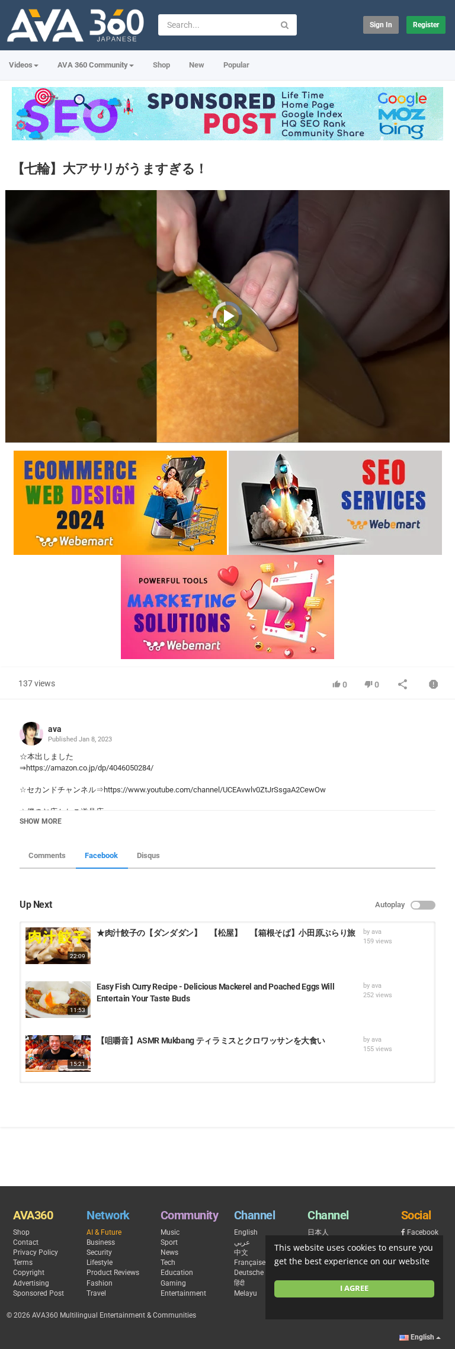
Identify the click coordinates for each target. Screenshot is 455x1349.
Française (249, 1262)
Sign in (381, 25)
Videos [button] (21, 64)
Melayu (245, 1293)
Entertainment (183, 1293)
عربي (242, 1242)
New (196, 64)
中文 (241, 1252)
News (169, 1252)
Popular (236, 64)
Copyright (28, 1272)
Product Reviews (112, 1272)
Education (177, 1272)
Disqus (148, 855)
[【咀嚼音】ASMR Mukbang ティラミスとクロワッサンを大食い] (58, 1053)
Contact (26, 1242)
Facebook (101, 855)
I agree (354, 1288)
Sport (169, 1242)
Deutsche (249, 1272)
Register (426, 25)
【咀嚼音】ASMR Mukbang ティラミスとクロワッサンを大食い (211, 1040)
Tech (168, 1262)
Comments (47, 855)
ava (55, 729)
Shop (161, 64)
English (246, 1232)
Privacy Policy (35, 1252)
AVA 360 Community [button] (92, 64)
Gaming (173, 1283)
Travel (96, 1293)
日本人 (318, 1232)
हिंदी (239, 1283)
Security (99, 1252)
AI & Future (103, 1232)
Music (170, 1232)
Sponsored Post (38, 1293)
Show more (41, 821)
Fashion (99, 1283)
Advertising (31, 1283)
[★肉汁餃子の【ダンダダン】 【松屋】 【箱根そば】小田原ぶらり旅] (58, 945)
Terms (23, 1262)
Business (100, 1242)
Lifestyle (99, 1262)
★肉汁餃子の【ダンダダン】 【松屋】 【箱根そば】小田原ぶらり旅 (226, 932)
